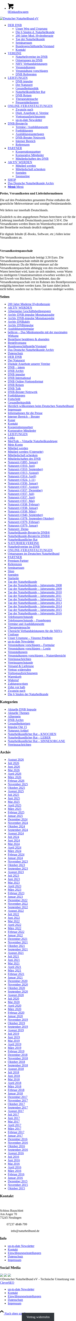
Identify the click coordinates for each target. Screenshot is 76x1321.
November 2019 (18, 1019)
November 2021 (18, 942)
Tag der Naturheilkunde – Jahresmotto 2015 (35, 609)
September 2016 (18, 1149)
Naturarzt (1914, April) (22, 476)
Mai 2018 (14, 1079)
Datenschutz (15, 353)
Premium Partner (18, 560)
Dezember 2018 (17, 1054)
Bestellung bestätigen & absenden (28, 339)
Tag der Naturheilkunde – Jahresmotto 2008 (35, 585)
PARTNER (15, 557)
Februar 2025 (16, 812)
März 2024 (14, 851)
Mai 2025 (14, 801)
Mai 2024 (14, 844)
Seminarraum (16, 567)
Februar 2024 (16, 854)
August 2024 (16, 833)
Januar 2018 (15, 1093)
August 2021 (16, 953)
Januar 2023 (15, 896)
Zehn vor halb (16, 687)
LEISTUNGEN (18, 434)
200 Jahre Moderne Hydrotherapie (29, 304)
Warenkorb (14, 676)
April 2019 (14, 1044)
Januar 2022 (15, 935)
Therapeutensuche (19, 627)
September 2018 (18, 1065)
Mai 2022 (14, 921)
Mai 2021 (14, 963)
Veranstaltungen (17, 652)
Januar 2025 (15, 815)
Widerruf (13, 680)
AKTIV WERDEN (20, 307)
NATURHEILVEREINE (23, 543)
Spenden (13, 574)
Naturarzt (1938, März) (22, 511)
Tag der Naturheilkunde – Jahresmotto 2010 (35, 592)
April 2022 (14, 924)
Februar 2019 (16, 1051)
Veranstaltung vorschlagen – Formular (31, 645)
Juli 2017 (13, 1114)
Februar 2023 (16, 893)
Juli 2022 (13, 914)
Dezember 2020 (17, 981)
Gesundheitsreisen (19, 723)
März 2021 (14, 970)
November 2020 (18, 984)
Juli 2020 (13, 998)
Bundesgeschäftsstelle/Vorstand (27, 346)
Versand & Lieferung (21, 666)
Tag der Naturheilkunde (22, 581)
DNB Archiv (16, 371)
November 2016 (18, 1142)
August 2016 (16, 1153)
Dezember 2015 (17, 1181)
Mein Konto (15, 444)
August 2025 (16, 791)
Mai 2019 (14, 1040)
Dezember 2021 (17, 938)
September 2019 (18, 1026)
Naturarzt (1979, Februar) (23, 522)
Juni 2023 (14, 879)
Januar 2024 (15, 858)
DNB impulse (16, 374)
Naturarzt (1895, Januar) (23, 462)
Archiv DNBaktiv (19, 321)
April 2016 (14, 1167)
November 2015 (18, 1184)
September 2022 (18, 907)
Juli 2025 (13, 794)
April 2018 (14, 1083)
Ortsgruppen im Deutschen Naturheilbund (33, 553)
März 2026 (14, 777)
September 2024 (18, 830)
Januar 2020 (15, 1016)
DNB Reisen (16, 385)
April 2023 (14, 886)
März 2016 (14, 1170)
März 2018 (14, 1086)
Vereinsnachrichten (19, 659)
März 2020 (14, 1009)
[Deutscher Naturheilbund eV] (19, 18)
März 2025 (14, 808)
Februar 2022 (16, 931)
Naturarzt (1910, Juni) (21, 465)
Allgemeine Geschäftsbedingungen (29, 311)
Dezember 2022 (17, 900)
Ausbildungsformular (21, 328)
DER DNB (15, 356)
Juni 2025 (14, 798)
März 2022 (14, 928)
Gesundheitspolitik (19, 402)
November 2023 (18, 861)
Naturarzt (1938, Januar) (23, 508)
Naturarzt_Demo (18, 529)
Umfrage (13, 634)
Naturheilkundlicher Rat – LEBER (29, 737)
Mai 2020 (14, 1002)
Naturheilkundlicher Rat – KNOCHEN (32, 734)
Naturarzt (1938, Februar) (23, 504)
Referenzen (15, 564)
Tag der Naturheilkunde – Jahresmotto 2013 (35, 602)
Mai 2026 (14, 770)
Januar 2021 (15, 977)
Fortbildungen (16, 395)
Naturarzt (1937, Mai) (21, 501)
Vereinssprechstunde (20, 662)
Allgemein (14, 716)
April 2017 (14, 1125)
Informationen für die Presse (25, 413)
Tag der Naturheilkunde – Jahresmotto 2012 (35, 599)
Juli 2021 (13, 956)
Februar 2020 (16, 1012)
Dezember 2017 (17, 1097)
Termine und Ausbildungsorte (26, 624)
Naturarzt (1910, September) (25, 469)
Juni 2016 (14, 1160)
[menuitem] (42, 37)
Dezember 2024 (17, 819)
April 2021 (14, 967)
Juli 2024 (13, 837)
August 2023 (16, 872)
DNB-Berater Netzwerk (22, 392)
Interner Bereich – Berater (24, 416)
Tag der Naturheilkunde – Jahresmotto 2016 (35, 613)
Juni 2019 (14, 1037)
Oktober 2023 (16, 865)
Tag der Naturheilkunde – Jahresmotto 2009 (35, 588)
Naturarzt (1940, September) (25, 515)
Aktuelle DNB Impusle (22, 709)
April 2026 (14, 773)
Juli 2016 (13, 1156)
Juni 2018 (14, 1076)
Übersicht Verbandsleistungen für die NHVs (35, 631)
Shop (11, 571)
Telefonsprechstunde (20, 617)
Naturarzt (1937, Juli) (21, 494)
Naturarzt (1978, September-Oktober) (31, 518)
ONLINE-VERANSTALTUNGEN (30, 550)
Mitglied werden (18, 448)
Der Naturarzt (16, 360)
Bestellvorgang (17, 342)
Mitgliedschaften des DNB (24, 458)
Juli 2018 (13, 1072)
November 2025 (18, 784)
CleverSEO (7, 1282)
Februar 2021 (16, 974)
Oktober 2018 (16, 1061)
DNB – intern (16, 367)
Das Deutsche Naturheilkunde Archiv (31, 349)
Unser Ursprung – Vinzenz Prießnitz (30, 638)
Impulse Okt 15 (17, 727)
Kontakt (13, 423)
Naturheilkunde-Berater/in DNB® (29, 532)
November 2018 (18, 1058)
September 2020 (18, 991)
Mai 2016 (14, 1163)
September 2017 (18, 1107)
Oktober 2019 (16, 1023)
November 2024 (18, 823)
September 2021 (18, 949)
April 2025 (14, 805)
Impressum (14, 409)
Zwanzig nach (16, 690)
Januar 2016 (15, 1177)
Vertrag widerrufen (19, 669)
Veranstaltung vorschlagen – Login (29, 648)
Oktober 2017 (16, 1104)
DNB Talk (14, 388)
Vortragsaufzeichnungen (23, 673)
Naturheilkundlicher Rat (22, 539)
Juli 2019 (13, 1033)
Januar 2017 (15, 1135)
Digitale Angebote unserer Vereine (29, 363)
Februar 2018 (16, 1090)
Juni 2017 (14, 1118)
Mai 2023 (14, 882)
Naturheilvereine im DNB (24, 546)
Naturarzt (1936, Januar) (23, 483)
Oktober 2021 (16, 946)
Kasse (11, 420)
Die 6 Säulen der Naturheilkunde (28, 694)
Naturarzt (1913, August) (23, 472)
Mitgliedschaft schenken (23, 455)
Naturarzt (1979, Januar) (23, 525)
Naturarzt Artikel (18, 730)
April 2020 (14, 1005)
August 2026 (16, 759)
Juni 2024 (14, 840)
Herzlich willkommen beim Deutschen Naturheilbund (41, 406)
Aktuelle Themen (18, 713)
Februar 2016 (16, 1174)
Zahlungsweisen (18, 683)
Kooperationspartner (20, 427)
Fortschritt (14, 399)
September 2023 (18, 868)
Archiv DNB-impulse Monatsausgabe (31, 314)
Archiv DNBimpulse (21, 325)
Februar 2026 (16, 780)
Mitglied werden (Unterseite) (25, 451)
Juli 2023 (13, 875)
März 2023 (14, 889)
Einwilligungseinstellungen (24, 1253)
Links (11, 437)
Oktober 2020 (16, 988)
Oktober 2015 (16, 1188)
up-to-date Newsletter (21, 641)
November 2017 (18, 1100)
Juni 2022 (14, 917)
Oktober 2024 (16, 826)
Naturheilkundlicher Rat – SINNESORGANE (36, 741)
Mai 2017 (14, 1121)
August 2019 (16, 1030)
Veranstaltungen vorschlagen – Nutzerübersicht (37, 655)
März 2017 (14, 1128)
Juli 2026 (13, 763)
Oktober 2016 (16, 1146)
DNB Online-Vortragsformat (25, 381)
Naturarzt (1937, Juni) (21, 497)
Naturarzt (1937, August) (23, 486)
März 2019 (14, 1047)
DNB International (19, 378)
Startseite (13, 578)
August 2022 (16, 910)
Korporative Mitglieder (22, 430)
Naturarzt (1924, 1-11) (21, 479)
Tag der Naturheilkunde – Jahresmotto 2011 (35, 595)
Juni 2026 (14, 766)
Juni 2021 (14, 960)
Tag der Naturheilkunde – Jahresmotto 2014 (35, 606)
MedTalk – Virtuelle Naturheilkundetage (32, 441)
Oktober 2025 (16, 787)
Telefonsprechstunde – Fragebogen (29, 620)
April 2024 (14, 847)
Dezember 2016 (17, 1139)
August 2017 (16, 1111)
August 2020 (16, 995)
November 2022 (18, 903)
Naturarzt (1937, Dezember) (25, 490)
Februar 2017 (16, 1132)
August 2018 (16, 1069)
